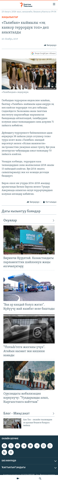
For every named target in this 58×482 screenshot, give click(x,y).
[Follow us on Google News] (30, 445)
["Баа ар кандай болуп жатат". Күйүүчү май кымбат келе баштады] (29, 286)
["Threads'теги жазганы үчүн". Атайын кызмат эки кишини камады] (29, 328)
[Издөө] (40, 478)
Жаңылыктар (10, 17)
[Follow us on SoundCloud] (37, 445)
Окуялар (10, 220)
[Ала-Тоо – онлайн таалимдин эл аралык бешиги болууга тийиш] (12, 423)
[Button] (50, 45)
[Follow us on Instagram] (43, 445)
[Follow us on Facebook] (4, 445)
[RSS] (4, 452)
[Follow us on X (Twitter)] (11, 445)
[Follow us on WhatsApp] (50, 445)
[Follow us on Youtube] (17, 445)
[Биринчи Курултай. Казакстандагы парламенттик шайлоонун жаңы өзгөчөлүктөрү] (29, 239)
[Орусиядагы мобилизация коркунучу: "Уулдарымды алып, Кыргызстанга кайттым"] (29, 375)
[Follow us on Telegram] (24, 445)
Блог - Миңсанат (16, 413)
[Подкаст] (11, 452)
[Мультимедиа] (18, 478)
